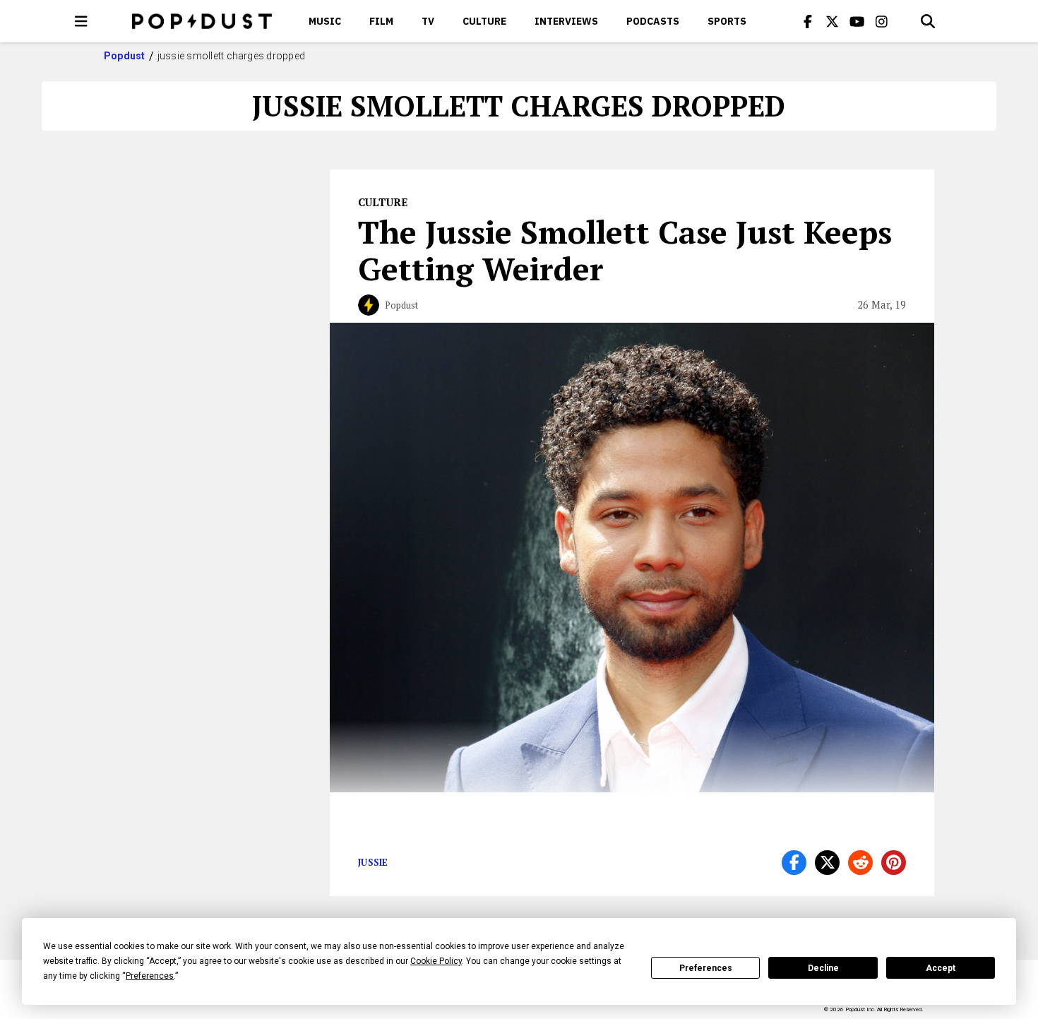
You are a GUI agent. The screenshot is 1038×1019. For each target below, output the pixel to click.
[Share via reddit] (860, 862)
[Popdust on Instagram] (882, 21)
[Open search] (928, 21)
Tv (428, 21)
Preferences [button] (150, 976)
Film (381, 21)
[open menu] (81, 21)
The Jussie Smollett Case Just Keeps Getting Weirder (625, 250)
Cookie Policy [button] (436, 961)
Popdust (124, 55)
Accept (940, 968)
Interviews (566, 21)
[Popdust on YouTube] (857, 21)
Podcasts (652, 21)
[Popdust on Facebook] (807, 21)
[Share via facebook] (794, 862)
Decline (823, 968)
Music (325, 21)
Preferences (705, 968)
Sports (727, 21)
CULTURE (484, 21)
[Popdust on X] (832, 21)
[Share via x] (827, 862)
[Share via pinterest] (893, 862)
